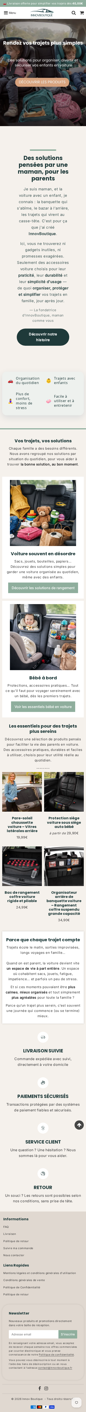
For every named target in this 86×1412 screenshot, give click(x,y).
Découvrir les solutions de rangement (43, 588)
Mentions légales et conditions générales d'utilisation (39, 1273)
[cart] (82, 13)
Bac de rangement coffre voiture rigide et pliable (22, 896)
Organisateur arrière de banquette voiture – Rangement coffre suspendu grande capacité (64, 903)
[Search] (74, 13)
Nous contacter (13, 1255)
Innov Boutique (32, 1399)
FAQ (6, 1226)
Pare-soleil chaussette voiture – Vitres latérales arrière (22, 824)
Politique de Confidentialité (21, 1287)
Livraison (9, 1234)
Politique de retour (16, 1241)
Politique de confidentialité (56, 1354)
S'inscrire (68, 1334)
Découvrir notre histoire (43, 337)
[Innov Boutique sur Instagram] (46, 1389)
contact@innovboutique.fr (55, 1367)
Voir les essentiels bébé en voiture (43, 706)
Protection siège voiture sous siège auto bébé (64, 822)
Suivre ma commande (18, 1248)
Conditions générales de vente (24, 1280)
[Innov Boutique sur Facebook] (40, 1389)
